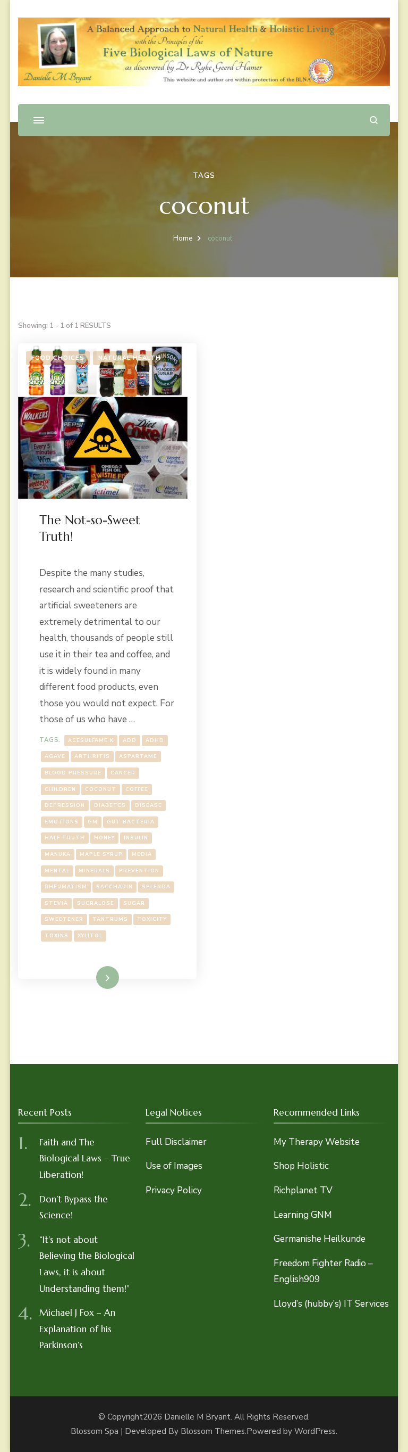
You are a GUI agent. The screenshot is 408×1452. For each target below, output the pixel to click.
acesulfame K (91, 740)
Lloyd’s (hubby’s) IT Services (331, 1304)
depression (65, 805)
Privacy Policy (174, 1190)
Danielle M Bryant (197, 1417)
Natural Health (129, 358)
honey (104, 837)
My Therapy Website (317, 1142)
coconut (100, 789)
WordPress (315, 1431)
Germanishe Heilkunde (320, 1239)
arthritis (92, 756)
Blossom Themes (213, 1431)
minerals (94, 870)
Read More (91, 977)
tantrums (110, 918)
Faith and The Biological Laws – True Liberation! (84, 1158)
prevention (139, 870)
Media (142, 854)
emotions (62, 821)
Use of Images (174, 1166)
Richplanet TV (303, 1190)
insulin (136, 837)
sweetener (64, 918)
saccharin (114, 886)
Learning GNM (303, 1215)
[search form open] (374, 120)
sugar (134, 903)
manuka (58, 854)
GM (93, 821)
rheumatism (66, 886)
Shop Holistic (301, 1166)
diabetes (110, 805)
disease (148, 805)
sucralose (95, 903)
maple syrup (101, 854)
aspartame (138, 756)
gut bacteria (131, 821)
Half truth (65, 837)
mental (57, 870)
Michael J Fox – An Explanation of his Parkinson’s (77, 1329)
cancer (122, 772)
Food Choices (57, 358)
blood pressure (73, 772)
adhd (155, 740)
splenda (156, 886)
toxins (57, 935)
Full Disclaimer (176, 1142)
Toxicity (152, 918)
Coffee (136, 789)
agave (55, 756)
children (60, 789)
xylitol (90, 935)
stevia (56, 903)
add (130, 740)
